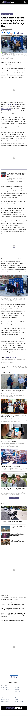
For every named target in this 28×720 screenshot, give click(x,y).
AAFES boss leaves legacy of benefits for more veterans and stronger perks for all (13, 391)
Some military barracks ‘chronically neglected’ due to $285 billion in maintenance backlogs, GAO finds (13, 614)
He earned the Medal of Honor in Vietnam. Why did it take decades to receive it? (13, 598)
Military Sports (7, 14)
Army (9, 104)
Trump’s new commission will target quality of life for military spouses (13, 415)
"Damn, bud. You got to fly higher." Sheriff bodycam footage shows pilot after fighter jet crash (17, 534)
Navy (15, 104)
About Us (17, 697)
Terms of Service (5, 689)
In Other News (5, 372)
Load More (14, 498)
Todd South (10, 181)
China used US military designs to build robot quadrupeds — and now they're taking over (11, 522)
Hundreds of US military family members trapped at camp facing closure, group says (12, 603)
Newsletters (17, 689)
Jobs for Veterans (19, 701)
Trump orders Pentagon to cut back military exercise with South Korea (17, 540)
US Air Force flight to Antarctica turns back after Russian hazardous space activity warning (13, 609)
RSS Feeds (17, 691)
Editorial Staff (4, 703)
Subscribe (17, 687)
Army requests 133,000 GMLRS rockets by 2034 (18, 526)
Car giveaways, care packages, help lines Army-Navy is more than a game (16, 174)
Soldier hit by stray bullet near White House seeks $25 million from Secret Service (12, 489)
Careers (16, 699)
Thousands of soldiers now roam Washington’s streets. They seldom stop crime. (13, 621)
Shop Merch (17, 693)
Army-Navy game (6, 108)
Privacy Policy (4, 687)
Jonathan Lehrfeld (7, 29)
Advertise (3, 697)
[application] (14, 513)
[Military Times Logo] (9, 2)
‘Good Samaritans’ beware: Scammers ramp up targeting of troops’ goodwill (13, 440)
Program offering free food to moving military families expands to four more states (13, 465)
